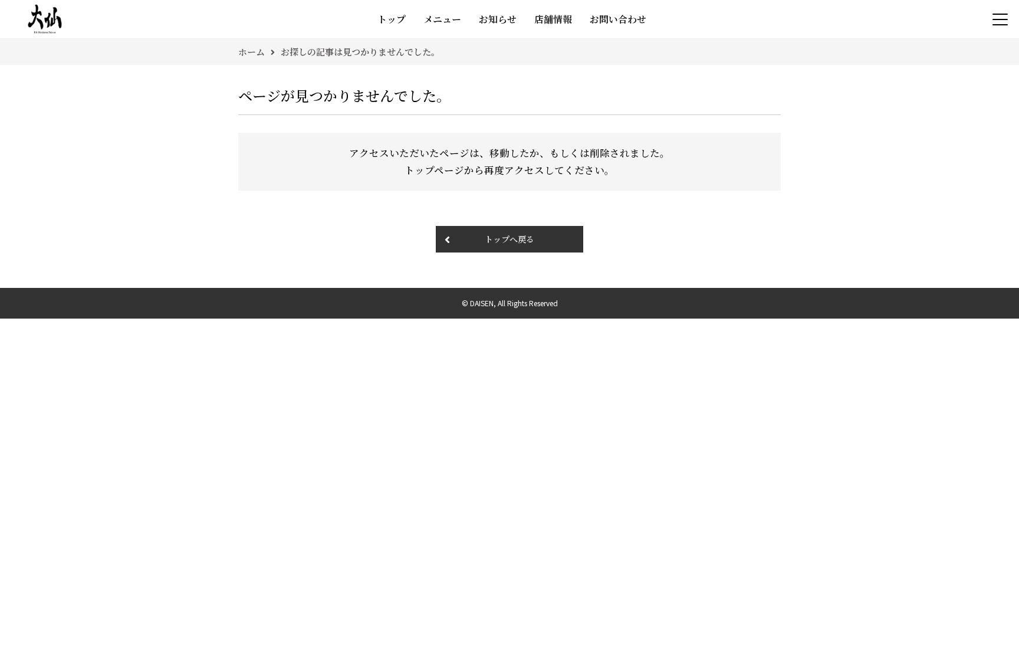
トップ (391, 19)
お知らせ (498, 19)
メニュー (442, 19)
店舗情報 (553, 19)
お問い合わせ (618, 19)
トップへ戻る (509, 239)
